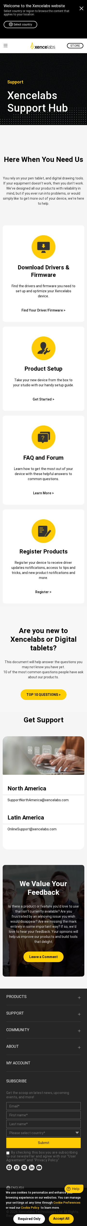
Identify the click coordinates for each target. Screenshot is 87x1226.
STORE (75, 45)
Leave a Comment (43, 957)
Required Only (29, 1219)
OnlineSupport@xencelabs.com (32, 829)
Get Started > (43, 399)
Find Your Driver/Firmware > (43, 310)
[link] (5, 45)
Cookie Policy (30, 1207)
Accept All (61, 1218)
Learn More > (43, 493)
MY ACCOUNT (18, 1063)
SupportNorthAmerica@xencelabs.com (38, 800)
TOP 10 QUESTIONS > (43, 695)
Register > (43, 592)
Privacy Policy (46, 1160)
